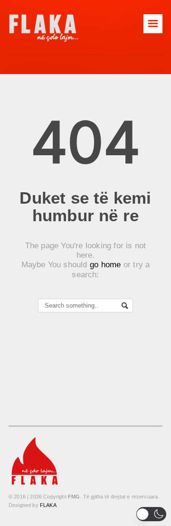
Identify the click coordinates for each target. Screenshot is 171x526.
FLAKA (48, 505)
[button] (151, 514)
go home (105, 264)
